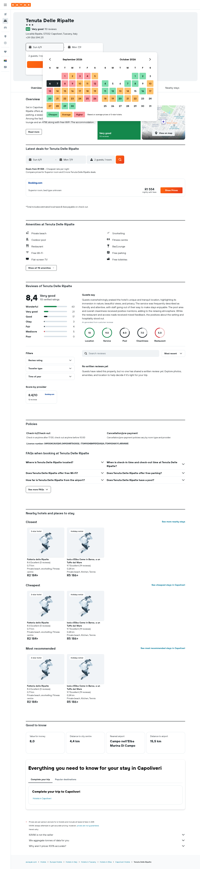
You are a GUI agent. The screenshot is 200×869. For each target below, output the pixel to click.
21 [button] (57, 98)
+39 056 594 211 (34, 37)
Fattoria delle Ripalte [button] (38, 559)
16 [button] (72, 91)
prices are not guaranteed (88, 825)
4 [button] (87, 76)
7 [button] (57, 83)
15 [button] (65, 91)
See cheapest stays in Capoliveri (168, 584)
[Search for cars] (5, 27)
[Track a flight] (5, 43)
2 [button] (72, 76)
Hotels (43, 862)
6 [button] (50, 83)
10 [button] (80, 83)
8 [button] (65, 83)
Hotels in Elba (106, 862)
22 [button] (64, 98)
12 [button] (95, 83)
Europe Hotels (56, 862)
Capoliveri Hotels (122, 862)
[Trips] (5, 52)
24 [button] (79, 98)
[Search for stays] (5, 21)
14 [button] (57, 91)
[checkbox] (41, 397)
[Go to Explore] (5, 36)
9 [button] (72, 83)
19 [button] (95, 91)
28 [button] (57, 106)
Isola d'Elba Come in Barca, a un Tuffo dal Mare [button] (83, 561)
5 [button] (95, 76)
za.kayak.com (31, 862)
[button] (5, 4)
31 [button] (150, 106)
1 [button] (64, 76)
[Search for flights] (5, 14)
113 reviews (51, 29)
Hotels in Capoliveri (42, 798)
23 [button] (72, 98)
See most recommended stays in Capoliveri (163, 648)
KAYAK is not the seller (41, 834)
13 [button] (50, 91)
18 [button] (87, 91)
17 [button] (80, 91)
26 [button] (94, 98)
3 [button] (80, 76)
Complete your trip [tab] (40, 779)
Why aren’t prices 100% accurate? (47, 845)
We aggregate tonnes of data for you (49, 840)
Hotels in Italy (71, 862)
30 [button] (72, 106)
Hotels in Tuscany (88, 862)
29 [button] (64, 106)
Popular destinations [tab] (65, 779)
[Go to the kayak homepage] (21, 5)
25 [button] (87, 98)
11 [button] (87, 83)
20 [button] (49, 98)
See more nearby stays (173, 521)
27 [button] (50, 106)
